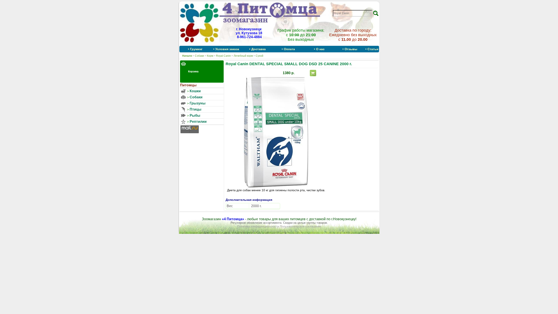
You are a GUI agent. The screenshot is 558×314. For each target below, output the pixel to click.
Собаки (199, 55)
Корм (210, 55)
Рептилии (198, 121)
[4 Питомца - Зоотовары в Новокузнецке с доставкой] (199, 44)
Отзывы (351, 49)
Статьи (372, 49)
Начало (187, 55)
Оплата (289, 49)
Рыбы (195, 115)
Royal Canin (223, 55)
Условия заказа (227, 49)
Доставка (258, 49)
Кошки (195, 91)
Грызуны (198, 103)
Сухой (259, 55)
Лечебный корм (243, 55)
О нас (320, 49)
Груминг (196, 49)
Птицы (195, 109)
